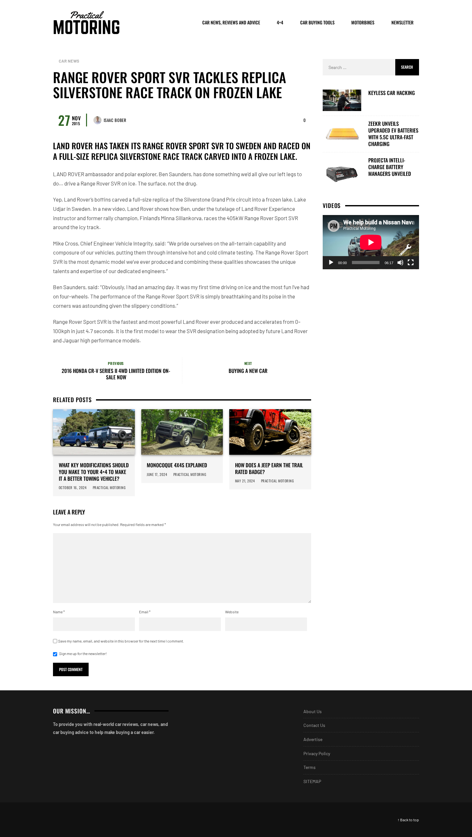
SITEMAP (312, 781)
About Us (312, 711)
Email (145, 611)
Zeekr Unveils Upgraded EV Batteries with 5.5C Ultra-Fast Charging (393, 133)
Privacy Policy (316, 753)
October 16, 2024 (73, 487)
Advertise (312, 739)
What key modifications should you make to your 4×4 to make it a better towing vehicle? (94, 472)
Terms (309, 767)
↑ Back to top (408, 819)
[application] (371, 242)
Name (59, 611)
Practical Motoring (109, 487)
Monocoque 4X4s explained (177, 465)
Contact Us (314, 725)
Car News (69, 61)
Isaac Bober (115, 120)
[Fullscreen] (410, 262)
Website (232, 611)
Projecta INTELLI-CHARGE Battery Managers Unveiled (389, 167)
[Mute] (400, 262)
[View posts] (54, 61)
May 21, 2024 (245, 480)
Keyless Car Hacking (391, 93)
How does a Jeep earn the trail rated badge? (269, 468)
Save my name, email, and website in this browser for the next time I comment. (121, 641)
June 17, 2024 (157, 474)
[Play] (331, 262)
